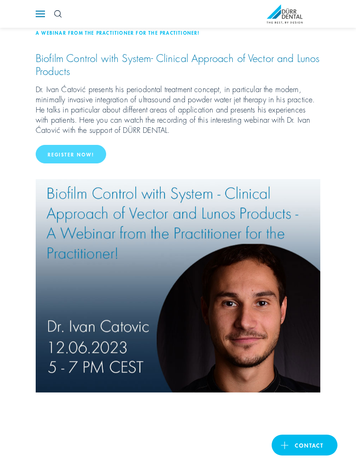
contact (309, 445)
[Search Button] (58, 14)
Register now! (71, 154)
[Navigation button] (40, 14)
